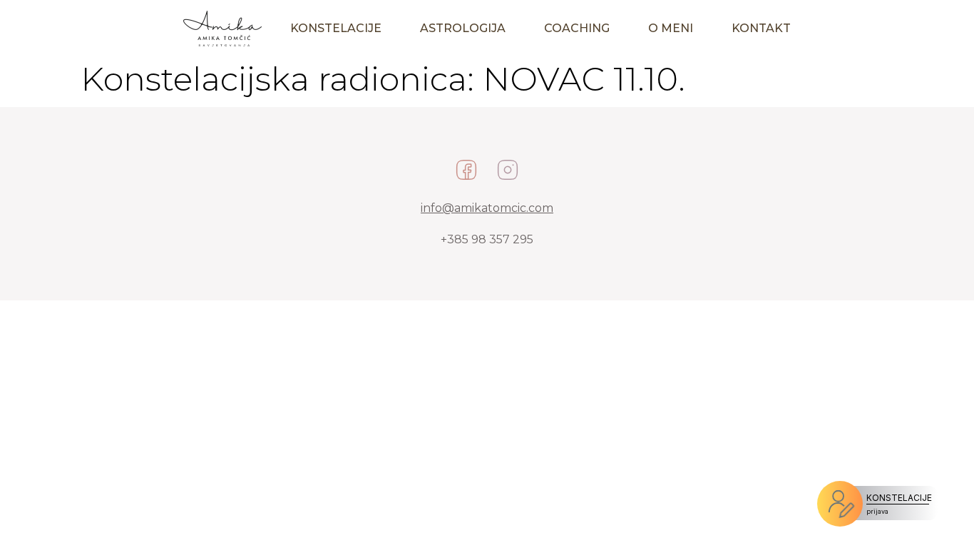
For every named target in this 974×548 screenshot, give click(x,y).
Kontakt (761, 28)
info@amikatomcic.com (487, 208)
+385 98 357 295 (487, 239)
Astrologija (463, 28)
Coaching (577, 28)
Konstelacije (335, 28)
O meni (670, 28)
